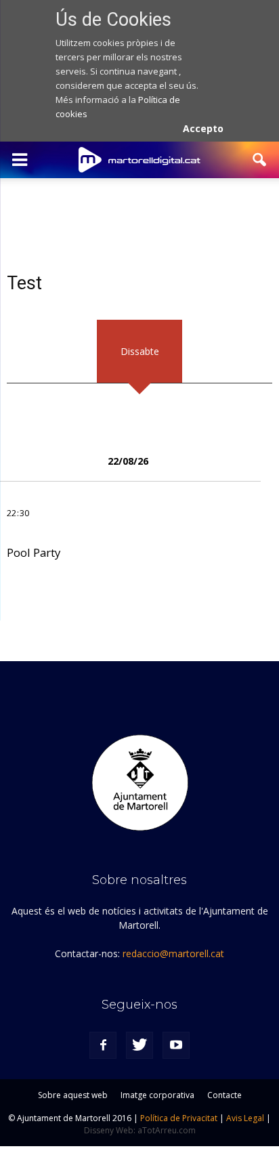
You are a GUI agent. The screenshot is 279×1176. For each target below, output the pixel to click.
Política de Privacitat (178, 1118)
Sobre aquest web (73, 1095)
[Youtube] (176, 1045)
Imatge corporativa (157, 1095)
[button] (260, 160)
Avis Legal (245, 1118)
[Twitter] (139, 1045)
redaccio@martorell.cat (173, 953)
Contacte (224, 1095)
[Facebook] (102, 1045)
